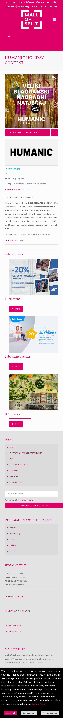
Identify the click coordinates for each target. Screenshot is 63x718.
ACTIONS (20, 240)
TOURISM (14, 470)
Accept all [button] (10, 713)
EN (52, 2)
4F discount (12, 299)
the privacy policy (26, 500)
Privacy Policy (14, 625)
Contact (53, 6)
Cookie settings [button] (50, 713)
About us (11, 6)
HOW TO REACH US (17, 596)
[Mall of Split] (31, 19)
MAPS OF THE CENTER (19, 464)
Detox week (12, 414)
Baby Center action (17, 356)
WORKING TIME (16, 482)
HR (47, 2)
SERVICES (14, 476)
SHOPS (13, 447)
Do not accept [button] (29, 713)
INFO (12, 459)
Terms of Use (14, 631)
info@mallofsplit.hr (35, 2)
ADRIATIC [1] (14, 168)
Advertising (23, 6)
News (34, 6)
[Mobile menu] (54, 19)
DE (56, 2)
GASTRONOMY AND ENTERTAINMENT (26, 453)
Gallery (42, 6)
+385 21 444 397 (15, 2)
